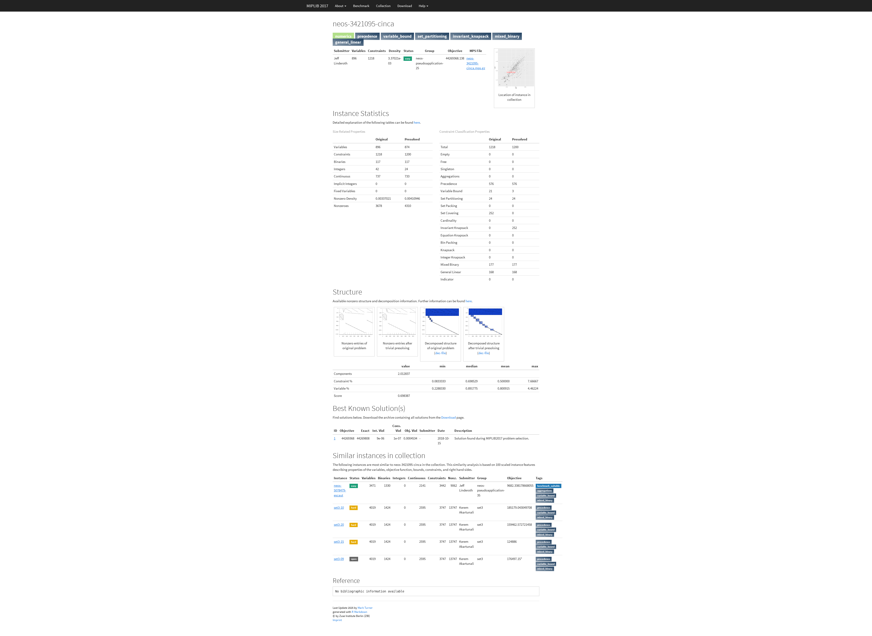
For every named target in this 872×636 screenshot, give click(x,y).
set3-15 (339, 541)
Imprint (337, 620)
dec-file (440, 353)
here (417, 122)
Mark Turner (365, 607)
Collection (383, 6)
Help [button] (422, 6)
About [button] (339, 6)
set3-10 (339, 507)
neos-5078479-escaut (340, 490)
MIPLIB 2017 (317, 5)
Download (404, 6)
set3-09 (339, 559)
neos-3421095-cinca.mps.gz (475, 63)
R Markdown (359, 612)
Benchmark (361, 6)
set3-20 (339, 524)
